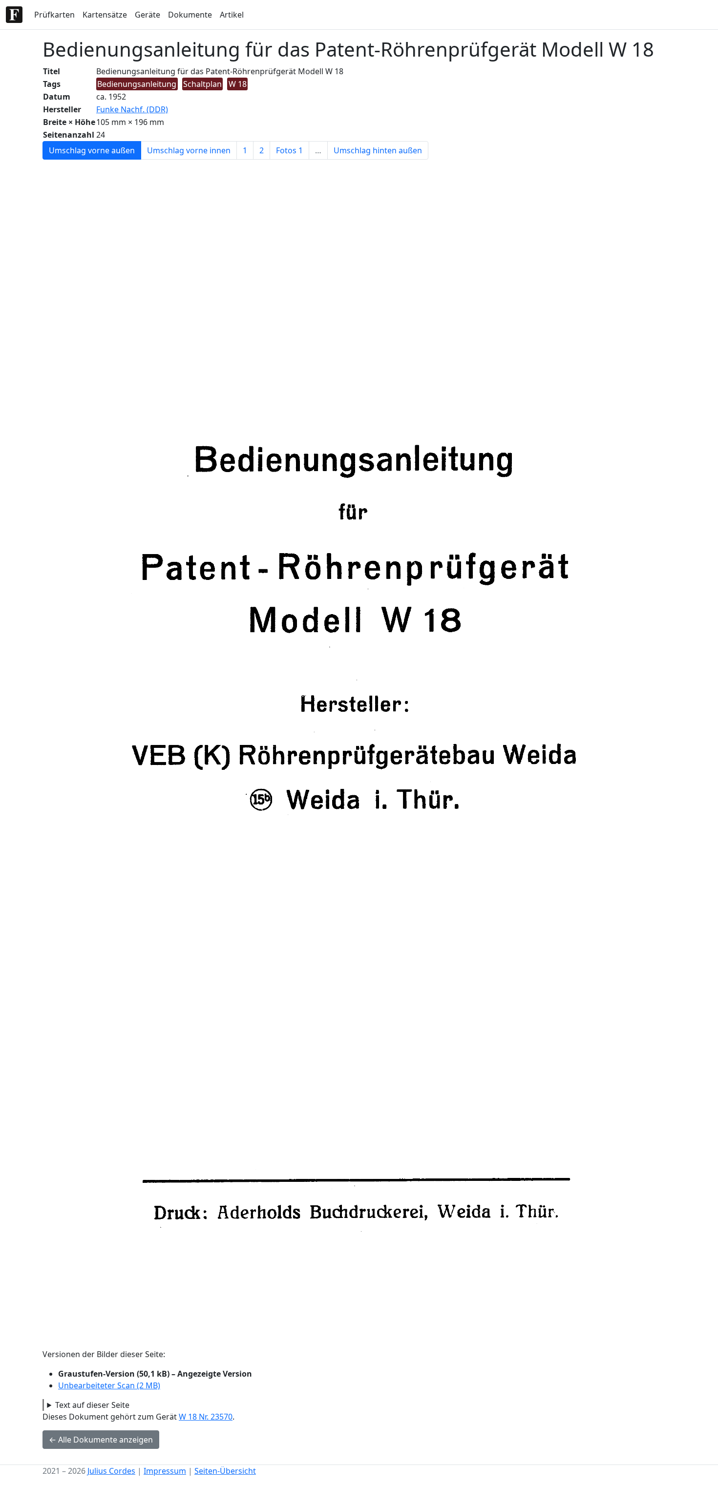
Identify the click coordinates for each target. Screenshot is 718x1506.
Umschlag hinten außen (378, 150)
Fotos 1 (289, 150)
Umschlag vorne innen (189, 150)
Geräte (147, 14)
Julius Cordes (111, 1470)
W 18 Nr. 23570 (205, 1416)
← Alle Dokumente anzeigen (101, 1439)
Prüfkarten (54, 14)
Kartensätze (105, 14)
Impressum (165, 1470)
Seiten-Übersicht (225, 1470)
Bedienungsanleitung (136, 84)
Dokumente (190, 14)
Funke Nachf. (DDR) (132, 109)
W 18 (238, 84)
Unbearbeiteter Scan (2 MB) (109, 1385)
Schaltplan (202, 84)
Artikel (232, 14)
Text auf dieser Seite (92, 1405)
